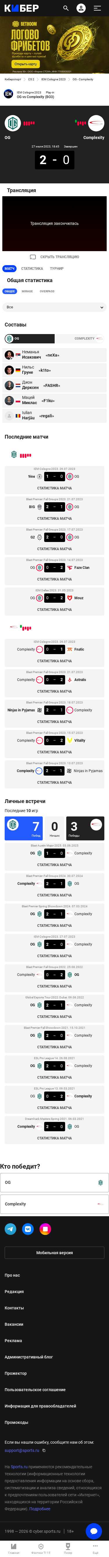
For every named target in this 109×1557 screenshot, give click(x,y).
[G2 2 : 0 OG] (29, 123)
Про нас (12, 1275)
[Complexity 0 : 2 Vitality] (78, 123)
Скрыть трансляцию (59, 257)
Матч (9, 269)
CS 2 (31, 79)
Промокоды (16, 1422)
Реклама (13, 1340)
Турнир (57, 269)
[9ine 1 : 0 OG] (34, 122)
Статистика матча (54, 488)
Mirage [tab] (27, 291)
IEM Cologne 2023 (53, 79)
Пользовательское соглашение (35, 1389)
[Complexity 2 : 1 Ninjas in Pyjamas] (76, 121)
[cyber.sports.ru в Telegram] (12, 1230)
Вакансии (14, 1324)
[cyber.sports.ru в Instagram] (46, 1230)
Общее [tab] (10, 291)
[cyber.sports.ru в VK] (29, 1230)
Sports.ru (19, 1466)
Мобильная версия (54, 1252)
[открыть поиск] (66, 8)
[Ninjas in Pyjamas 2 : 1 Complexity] (80, 122)
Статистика (32, 269)
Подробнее (39, 1508)
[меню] (97, 8)
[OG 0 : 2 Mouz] (24, 123)
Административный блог (29, 1357)
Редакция (14, 1291)
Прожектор (16, 1373)
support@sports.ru (22, 1450)
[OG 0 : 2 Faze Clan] (27, 123)
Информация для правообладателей (40, 1406)
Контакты (14, 1308)
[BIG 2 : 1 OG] (31, 122)
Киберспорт (13, 79)
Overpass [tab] (47, 291)
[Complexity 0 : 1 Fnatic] (85, 122)
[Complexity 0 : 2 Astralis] (83, 123)
